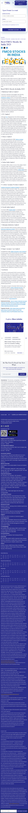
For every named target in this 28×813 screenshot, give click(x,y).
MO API (18, 490)
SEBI (6, 538)
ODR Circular (13, 547)
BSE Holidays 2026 (14, 528)
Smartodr (3, 547)
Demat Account (17, 519)
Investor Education (22, 540)
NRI (2, 523)
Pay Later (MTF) (8, 460)
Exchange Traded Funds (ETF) (20, 460)
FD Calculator (11, 475)
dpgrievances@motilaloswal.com (8, 662)
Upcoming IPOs (4, 455)
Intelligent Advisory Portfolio (7, 456)
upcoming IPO (12, 298)
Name (3, 19)
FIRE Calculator (16, 487)
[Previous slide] (2, 338)
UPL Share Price (14, 310)
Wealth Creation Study (17, 542)
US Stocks (16, 456)
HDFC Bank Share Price (6, 496)
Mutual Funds (12, 455)
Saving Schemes (19, 535)
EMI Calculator (9, 480)
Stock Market (10, 519)
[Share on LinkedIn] (2, 48)
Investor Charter (4, 545)
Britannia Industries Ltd (18, 501)
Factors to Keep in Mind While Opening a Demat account (13, 303)
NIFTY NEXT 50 (8, 470)
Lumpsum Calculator (5, 479)
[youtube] (6, 426)
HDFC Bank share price (16, 308)
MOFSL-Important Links (17, 538)
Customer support (19, 516)
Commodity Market (12, 465)
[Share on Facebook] (7, 48)
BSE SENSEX (7, 468)
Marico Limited (19, 139)
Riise (22, 490)
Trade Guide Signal (12, 490)
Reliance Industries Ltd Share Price (8, 502)
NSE (4, 538)
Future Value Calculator (11, 482)
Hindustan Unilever (6, 97)
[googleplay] (13, 434)
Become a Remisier (16, 513)
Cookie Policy (14, 540)
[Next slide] (26, 338)
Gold (26, 521)
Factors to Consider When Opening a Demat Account (13, 305)
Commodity (6, 523)
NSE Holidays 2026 (5, 528)
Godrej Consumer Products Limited (10, 187)
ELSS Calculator (11, 484)
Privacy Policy (19, 547)
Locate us (12, 516)
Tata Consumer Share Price (11, 310)
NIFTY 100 (22, 470)
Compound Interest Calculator (8, 477)
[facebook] (1, 426)
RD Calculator (18, 475)
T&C (18, 24)
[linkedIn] (8, 426)
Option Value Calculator (6, 487)
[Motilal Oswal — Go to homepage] (6, 3)
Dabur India (21, 169)
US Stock (17, 521)
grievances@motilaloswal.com (7, 661)
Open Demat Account (20, 1)
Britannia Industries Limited (8, 229)
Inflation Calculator (14, 485)
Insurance (3, 462)
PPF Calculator (4, 484)
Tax (1, 535)
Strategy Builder (4, 492)
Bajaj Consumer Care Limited (18, 251)
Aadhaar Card (11, 535)
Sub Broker (21, 521)
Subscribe (22, 374)
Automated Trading (5, 524)
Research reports (5, 506)
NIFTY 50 (3, 468)
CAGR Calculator (15, 479)
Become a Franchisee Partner (16, 511)
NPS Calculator (23, 485)
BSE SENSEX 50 (6, 472)
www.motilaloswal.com (14, 803)
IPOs (6, 521)
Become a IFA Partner (6, 513)
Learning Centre (13, 506)
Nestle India (12, 210)
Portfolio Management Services (16, 458)
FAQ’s (8, 516)
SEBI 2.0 (7, 547)
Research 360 (4, 490)
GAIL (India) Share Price (18, 497)
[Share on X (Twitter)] (4, 48)
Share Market (4, 465)
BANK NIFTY (13, 468)
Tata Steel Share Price (17, 496)
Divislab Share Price (18, 311)
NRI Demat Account (20, 455)
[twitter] (4, 426)
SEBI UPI (20, 4)
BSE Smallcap (20, 468)
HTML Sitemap (8, 548)
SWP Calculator (17, 480)
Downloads (21, 545)
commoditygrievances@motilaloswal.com (10, 694)
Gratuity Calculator (22, 482)
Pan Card (5, 535)
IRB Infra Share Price (17, 499)
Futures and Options (22, 465)
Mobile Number (6, 13)
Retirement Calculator (21, 477)
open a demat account (17, 287)
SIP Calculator (4, 475)
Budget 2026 (4, 519)
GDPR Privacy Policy (13, 545)
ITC (7, 117)
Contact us (3, 516)
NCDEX (9, 538)
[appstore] (13, 431)
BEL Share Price (20, 502)
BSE (1, 538)
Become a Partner (5, 511)
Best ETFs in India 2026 (11, 531)
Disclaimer (8, 540)
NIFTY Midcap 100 (16, 470)
